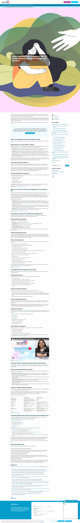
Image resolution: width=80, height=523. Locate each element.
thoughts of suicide (18, 257)
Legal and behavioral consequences (58, 150)
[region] (40, 521)
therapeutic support (33, 427)
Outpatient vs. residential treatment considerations (60, 156)
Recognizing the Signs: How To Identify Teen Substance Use (60, 135)
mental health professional (41, 241)
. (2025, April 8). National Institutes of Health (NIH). (29, 469)
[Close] (79, 521)
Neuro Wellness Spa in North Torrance (22, 335)
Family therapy (14, 426)
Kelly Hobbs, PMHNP (56, 119)
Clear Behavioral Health (14, 419)
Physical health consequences (57, 143)
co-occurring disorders (17, 383)
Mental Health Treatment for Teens (21, 186)
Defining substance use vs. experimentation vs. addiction (60, 126)
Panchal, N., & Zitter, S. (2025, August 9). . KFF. (29, 471)
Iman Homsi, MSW (56, 115)
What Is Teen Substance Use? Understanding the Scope (60, 124)
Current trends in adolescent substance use (59, 128)
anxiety (27, 202)
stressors (31, 462)
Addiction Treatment (15, 64)
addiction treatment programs (26, 419)
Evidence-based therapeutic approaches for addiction (61, 154)
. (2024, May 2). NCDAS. (24, 466)
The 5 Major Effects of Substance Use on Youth (59, 142)
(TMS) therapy (24, 434)
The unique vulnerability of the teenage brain (60, 130)
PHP (22, 423)
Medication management (15, 430)
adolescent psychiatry (25, 427)
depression (36, 202)
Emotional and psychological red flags (58, 138)
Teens (53, 175)
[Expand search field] (62, 2)
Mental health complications (57, 148)
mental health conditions (38, 434)
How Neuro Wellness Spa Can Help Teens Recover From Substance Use (60, 158)
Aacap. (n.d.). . (17, 474)
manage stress (28, 193)
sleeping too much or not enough (26, 223)
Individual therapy (14, 429)
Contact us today (29, 440)
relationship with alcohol (19, 147)
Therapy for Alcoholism (16, 412)
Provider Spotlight (54, 173)
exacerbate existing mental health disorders (24, 310)
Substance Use (13, 498)
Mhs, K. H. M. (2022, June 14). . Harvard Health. (26, 479)
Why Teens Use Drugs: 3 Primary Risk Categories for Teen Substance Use (60, 132)
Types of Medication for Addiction (18, 360)
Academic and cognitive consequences (59, 145)
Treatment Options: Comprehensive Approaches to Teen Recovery (60, 152)
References (53, 162)
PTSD (22, 320)
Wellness (53, 176)
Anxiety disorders (14, 315)
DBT (15, 375)
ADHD (24, 319)
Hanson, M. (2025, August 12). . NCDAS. (26, 493)
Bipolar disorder (14, 318)
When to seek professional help (58, 140)
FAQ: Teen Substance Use (56, 160)
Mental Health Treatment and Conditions (24, 64)
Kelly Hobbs (21, 194)
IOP (21, 422)
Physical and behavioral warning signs (59, 137)
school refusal (25, 226)
